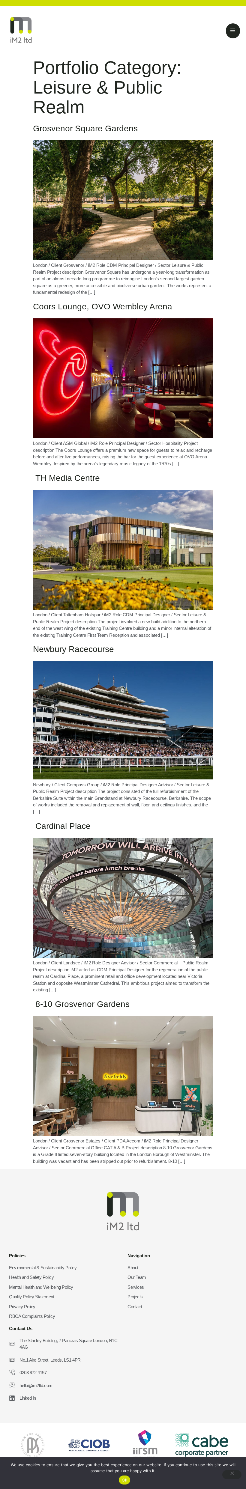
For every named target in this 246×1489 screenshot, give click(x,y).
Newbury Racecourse (73, 649)
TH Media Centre (66, 478)
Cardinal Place (62, 826)
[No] (232, 1474)
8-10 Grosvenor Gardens (81, 1004)
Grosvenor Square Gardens (85, 128)
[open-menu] (233, 30)
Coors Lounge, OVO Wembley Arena (102, 306)
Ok (124, 1480)
